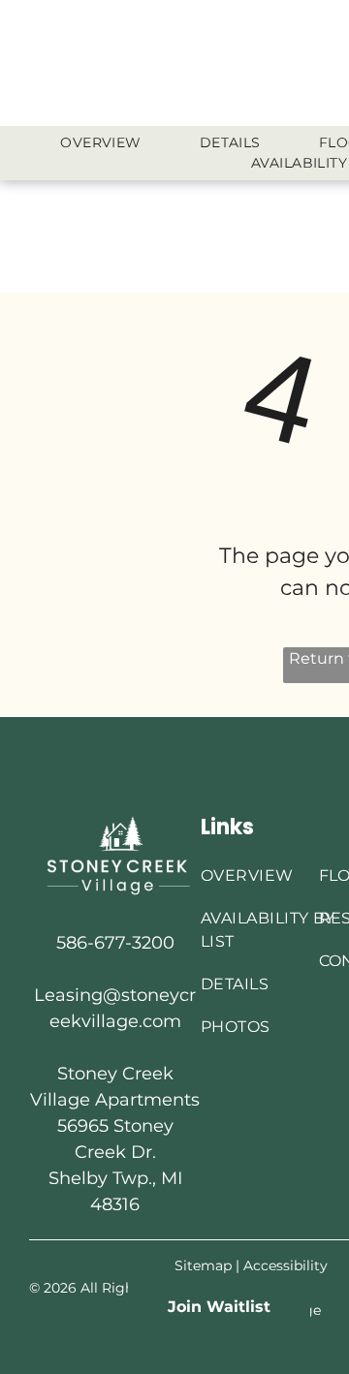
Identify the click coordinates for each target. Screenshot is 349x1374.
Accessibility (285, 1265)
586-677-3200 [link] (115, 942)
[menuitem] (100, 143)
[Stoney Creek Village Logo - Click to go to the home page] (115, 821)
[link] (219, 1306)
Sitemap (203, 1265)
